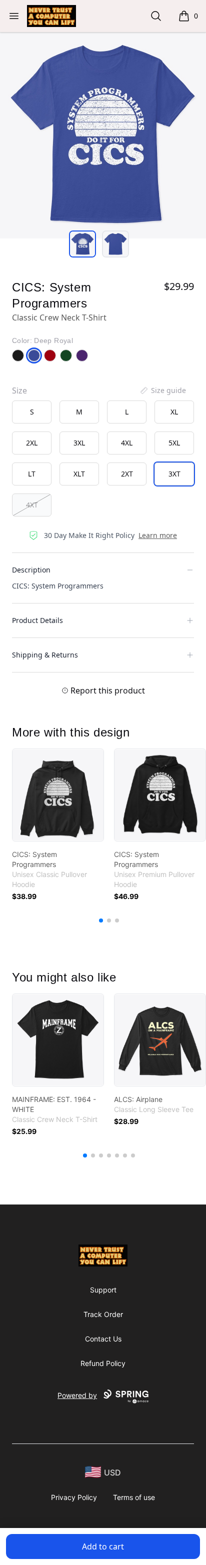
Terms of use (134, 1497)
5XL (174, 443)
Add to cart (103, 1546)
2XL (32, 443)
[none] (162, 391)
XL (174, 411)
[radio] (32, 412)
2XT (127, 473)
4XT (32, 505)
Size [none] (19, 390)
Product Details (37, 620)
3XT (174, 473)
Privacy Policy (74, 1497)
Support (103, 1290)
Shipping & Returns (45, 655)
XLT (79, 473)
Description (31, 569)
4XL (126, 443)
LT (32, 473)
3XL (79, 443)
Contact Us (103, 1338)
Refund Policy (103, 1363)
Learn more (157, 535)
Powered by (77, 1395)
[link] (58, 795)
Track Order (103, 1314)
